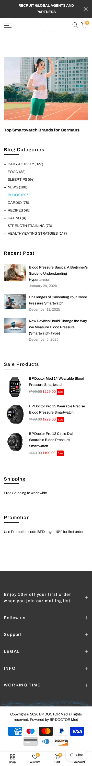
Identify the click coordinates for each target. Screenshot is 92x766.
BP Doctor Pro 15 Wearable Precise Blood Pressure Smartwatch (57, 409)
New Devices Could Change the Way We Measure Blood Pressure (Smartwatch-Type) (58, 327)
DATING (17, 218)
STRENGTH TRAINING (30, 226)
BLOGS (19, 195)
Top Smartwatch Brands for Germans (41, 130)
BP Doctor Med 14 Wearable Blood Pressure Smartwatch (56, 382)
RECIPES (19, 210)
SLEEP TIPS (21, 179)
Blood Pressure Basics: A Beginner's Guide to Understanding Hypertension (58, 273)
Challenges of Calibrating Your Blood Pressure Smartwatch (58, 300)
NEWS (17, 187)
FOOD (17, 172)
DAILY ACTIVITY (25, 164)
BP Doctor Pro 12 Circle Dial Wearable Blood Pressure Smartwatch (51, 440)
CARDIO (18, 203)
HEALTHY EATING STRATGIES (37, 233)
